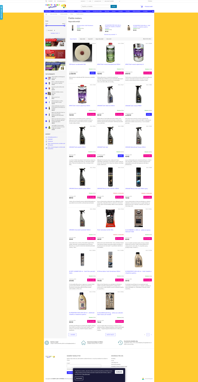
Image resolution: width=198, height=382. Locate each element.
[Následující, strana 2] (148, 334)
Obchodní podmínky (109, 1)
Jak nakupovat (97, 1)
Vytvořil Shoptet (149, 379)
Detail (92, 73)
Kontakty (83, 1)
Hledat (114, 6)
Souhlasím (119, 372)
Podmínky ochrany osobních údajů (119, 366)
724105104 (50, 141)
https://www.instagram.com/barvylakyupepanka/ (56, 147)
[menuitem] (48, 11)
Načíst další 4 (110, 334)
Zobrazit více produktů (109, 34)
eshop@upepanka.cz (53, 137)
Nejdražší (90, 39)
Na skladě (51, 30)
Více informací (86, 374)
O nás (90, 1)
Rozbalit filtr (54, 33)
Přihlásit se (71, 372)
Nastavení (79, 378)
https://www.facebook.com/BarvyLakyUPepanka (56, 144)
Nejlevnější (82, 39)
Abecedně (109, 39)
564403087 (50, 139)
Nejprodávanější (99, 39)
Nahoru (73, 334)
